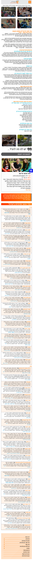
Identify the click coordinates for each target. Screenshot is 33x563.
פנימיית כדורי (27, 411)
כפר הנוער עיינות (25, 173)
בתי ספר (27, 544)
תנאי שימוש (26, 552)
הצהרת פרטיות (26, 556)
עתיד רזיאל (23, 221)
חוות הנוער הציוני (18, 290)
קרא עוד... (28, 190)
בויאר (11, 278)
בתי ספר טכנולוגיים (25, 542)
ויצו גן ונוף (7, 295)
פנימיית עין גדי (7, 350)
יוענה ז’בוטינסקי (26, 314)
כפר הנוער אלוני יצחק (9, 404)
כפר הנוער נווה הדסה (8, 338)
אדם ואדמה (13, 488)
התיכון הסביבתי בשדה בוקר (11, 528)
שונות (28, 548)
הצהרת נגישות (26, 554)
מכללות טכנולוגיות (25, 546)
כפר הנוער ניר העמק (10, 446)
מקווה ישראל (11, 332)
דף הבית (27, 537)
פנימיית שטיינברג (13, 252)
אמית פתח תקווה (18, 272)
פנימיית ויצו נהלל (26, 439)
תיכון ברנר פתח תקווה (27, 104)
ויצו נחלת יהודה (14, 301)
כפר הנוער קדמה (9, 246)
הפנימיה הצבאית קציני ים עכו (13, 453)
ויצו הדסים (5, 363)
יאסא (10, 307)
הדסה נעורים (19, 228)
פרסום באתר (26, 550)
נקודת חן (10, 523)
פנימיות (28, 539)
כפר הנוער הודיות (9, 398)
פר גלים (28, 418)
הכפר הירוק (7, 233)
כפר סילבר (9, 516)
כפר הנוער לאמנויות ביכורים (24, 502)
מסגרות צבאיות (26, 540)
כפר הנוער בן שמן (9, 284)
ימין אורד (6, 385)
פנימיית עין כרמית (18, 357)
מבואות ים (14, 319)
